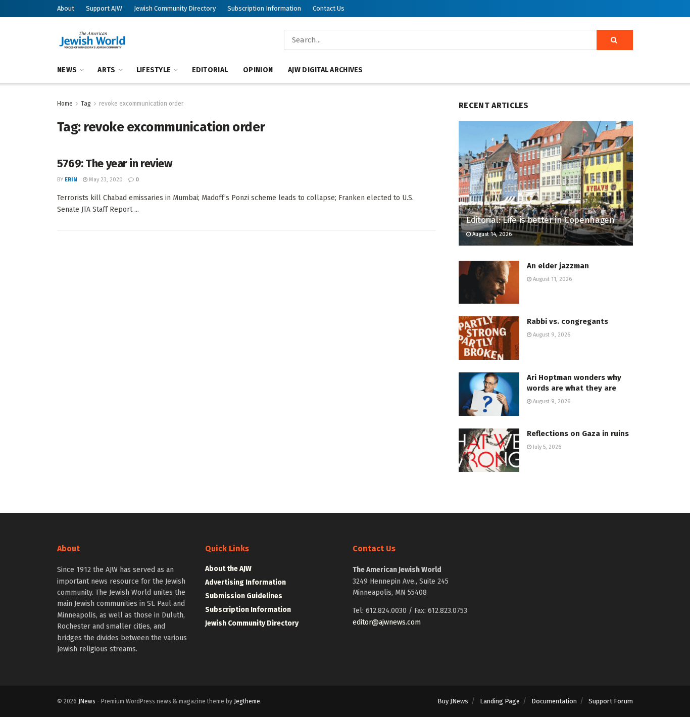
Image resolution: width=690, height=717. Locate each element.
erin (71, 179)
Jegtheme (247, 701)
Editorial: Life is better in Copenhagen (540, 220)
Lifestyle (153, 70)
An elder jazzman (558, 265)
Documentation (554, 701)
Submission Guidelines (243, 596)
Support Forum (610, 701)
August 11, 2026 (551, 279)
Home (65, 103)
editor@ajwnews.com (387, 622)
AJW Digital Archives (325, 70)
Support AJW (104, 8)
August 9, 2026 (550, 334)
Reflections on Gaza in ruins (578, 433)
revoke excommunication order (141, 103)
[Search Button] (615, 40)
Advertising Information (245, 582)
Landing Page (500, 701)
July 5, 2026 (546, 447)
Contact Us (328, 8)
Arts (106, 70)
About (65, 8)
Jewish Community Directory (175, 8)
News (67, 70)
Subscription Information (264, 8)
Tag (86, 103)
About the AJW (228, 568)
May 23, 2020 (105, 179)
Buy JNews (452, 701)
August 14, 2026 (491, 234)
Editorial (210, 70)
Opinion (258, 70)
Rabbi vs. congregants (567, 321)
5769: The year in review (114, 163)
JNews (86, 701)
